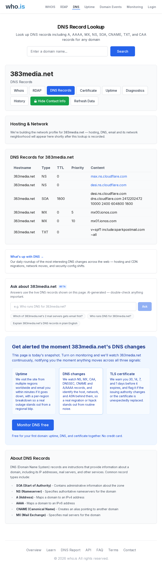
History (19, 101)
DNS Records (60, 90)
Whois (19, 90)
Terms (113, 550)
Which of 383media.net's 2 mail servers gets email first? (48, 316)
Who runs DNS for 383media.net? (110, 316)
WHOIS (50, 7)
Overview (33, 550)
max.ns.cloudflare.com (109, 176)
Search (122, 51)
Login (152, 7)
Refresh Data (84, 101)
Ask (144, 306)
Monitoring (135, 7)
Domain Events (111, 7)
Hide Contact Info (52, 101)
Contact (129, 550)
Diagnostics (135, 90)
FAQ (99, 550)
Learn (51, 550)
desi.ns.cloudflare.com (108, 185)
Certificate (88, 90)
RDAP (64, 7)
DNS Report (70, 550)
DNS (76, 7)
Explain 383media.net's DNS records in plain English (45, 323)
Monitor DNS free (33, 425)
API (88, 550)
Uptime (89, 7)
